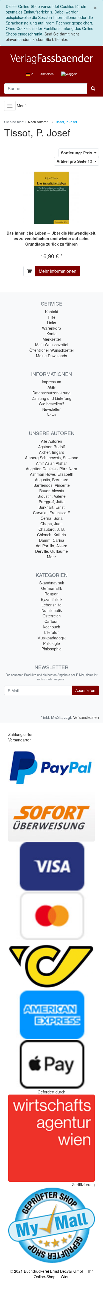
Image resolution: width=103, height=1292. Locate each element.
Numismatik (51, 610)
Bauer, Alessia (51, 490)
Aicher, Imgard (51, 452)
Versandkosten (86, 717)
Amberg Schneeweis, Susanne (51, 457)
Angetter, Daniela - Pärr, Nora (51, 468)
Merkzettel (52, 339)
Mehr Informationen (57, 271)
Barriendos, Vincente (52, 485)
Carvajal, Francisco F (51, 512)
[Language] (29, 74)
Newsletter (51, 409)
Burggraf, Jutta (52, 501)
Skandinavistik (51, 582)
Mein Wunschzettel (51, 344)
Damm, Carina (51, 540)
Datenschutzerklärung (51, 392)
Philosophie (51, 649)
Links (51, 322)
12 (75, 161)
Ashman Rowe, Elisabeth (51, 474)
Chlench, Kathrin (51, 534)
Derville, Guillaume (51, 551)
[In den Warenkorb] (29, 271)
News (51, 414)
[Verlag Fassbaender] (51, 59)
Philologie (51, 643)
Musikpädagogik (51, 637)
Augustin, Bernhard (51, 479)
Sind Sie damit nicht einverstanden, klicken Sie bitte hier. (42, 36)
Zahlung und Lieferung (51, 398)
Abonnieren (85, 690)
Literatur (51, 632)
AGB (51, 387)
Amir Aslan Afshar (51, 463)
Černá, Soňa (52, 518)
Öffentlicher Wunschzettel (51, 350)
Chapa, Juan (51, 523)
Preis (77, 152)
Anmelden (47, 74)
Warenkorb (51, 328)
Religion (51, 593)
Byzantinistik (51, 599)
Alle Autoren (51, 441)
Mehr (51, 556)
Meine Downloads (51, 355)
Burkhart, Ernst (51, 507)
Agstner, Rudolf (51, 446)
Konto (51, 333)
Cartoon (51, 621)
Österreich (52, 615)
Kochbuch (51, 626)
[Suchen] (93, 88)
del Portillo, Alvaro (51, 545)
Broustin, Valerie (51, 496)
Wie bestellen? (51, 403)
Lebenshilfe (51, 604)
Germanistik (51, 588)
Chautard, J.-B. (51, 529)
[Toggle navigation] (10, 106)
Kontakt (51, 311)
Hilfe (51, 317)
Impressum (51, 381)
